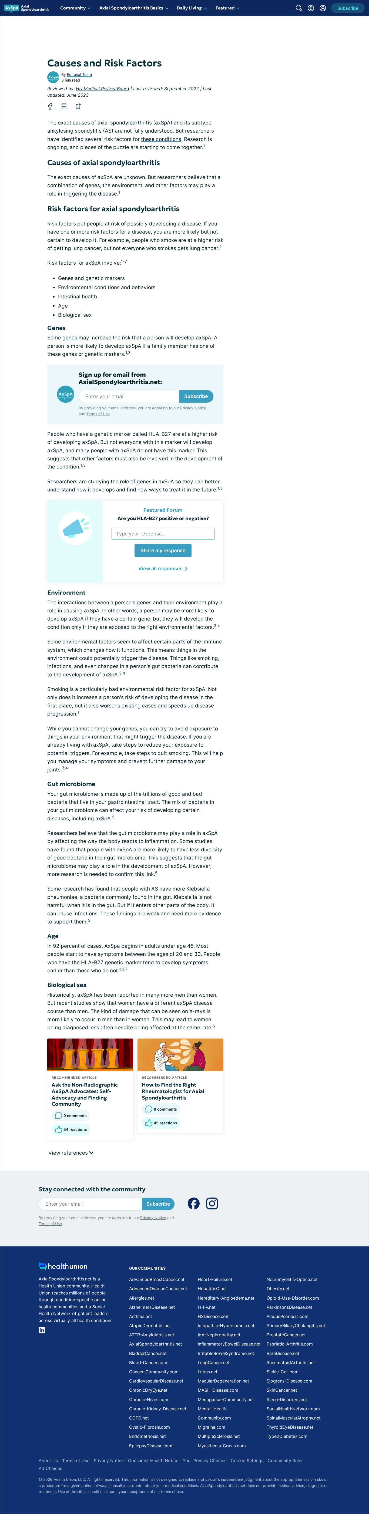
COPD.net (139, 1418)
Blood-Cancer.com (148, 1362)
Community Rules (285, 1460)
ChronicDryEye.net (148, 1390)
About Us (48, 1460)
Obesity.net (278, 1288)
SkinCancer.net (282, 1390)
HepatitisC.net (212, 1288)
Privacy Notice (193, 408)
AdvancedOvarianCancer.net (158, 1288)
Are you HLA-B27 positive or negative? (163, 518)
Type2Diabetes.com (287, 1436)
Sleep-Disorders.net (287, 1399)
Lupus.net (207, 1371)
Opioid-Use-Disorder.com (293, 1298)
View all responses (160, 568)
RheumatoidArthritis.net (291, 1362)
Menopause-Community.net (226, 1399)
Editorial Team (79, 74)
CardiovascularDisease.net (156, 1381)
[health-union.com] (63, 1268)
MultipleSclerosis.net (219, 1436)
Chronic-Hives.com (148, 1399)
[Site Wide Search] (299, 8)
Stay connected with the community (92, 1189)
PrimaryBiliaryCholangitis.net (296, 1325)
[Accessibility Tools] (311, 8)
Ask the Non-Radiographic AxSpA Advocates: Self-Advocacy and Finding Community (85, 1094)
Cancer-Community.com (154, 1371)
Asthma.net (140, 1316)
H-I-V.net (207, 1307)
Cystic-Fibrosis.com (149, 1427)
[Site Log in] (323, 8)
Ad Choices (50, 1468)
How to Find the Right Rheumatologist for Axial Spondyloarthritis (173, 1091)
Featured (225, 8)
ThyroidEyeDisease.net (290, 1427)
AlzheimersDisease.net (152, 1307)
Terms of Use (98, 414)
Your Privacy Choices (204, 1460)
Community (73, 8)
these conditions (161, 139)
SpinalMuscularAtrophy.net (294, 1418)
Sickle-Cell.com (282, 1371)
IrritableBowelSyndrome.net (226, 1353)
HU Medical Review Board (102, 88)
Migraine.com (211, 1427)
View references (68, 1153)
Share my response (163, 550)
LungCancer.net (214, 1362)
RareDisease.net (283, 1353)
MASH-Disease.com (218, 1390)
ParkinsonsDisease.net (289, 1307)
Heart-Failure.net (215, 1279)
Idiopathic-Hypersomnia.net (226, 1325)
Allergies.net (141, 1298)
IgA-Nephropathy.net (219, 1334)
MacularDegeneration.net (223, 1381)
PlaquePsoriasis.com (287, 1316)
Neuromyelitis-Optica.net (292, 1279)
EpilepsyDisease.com (150, 1445)
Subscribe (196, 396)
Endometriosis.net (147, 1436)
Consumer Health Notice (153, 1460)
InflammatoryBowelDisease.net (229, 1344)
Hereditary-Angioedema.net (226, 1298)
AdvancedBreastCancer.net (157, 1279)
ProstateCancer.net (286, 1334)
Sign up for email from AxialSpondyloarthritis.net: (120, 378)
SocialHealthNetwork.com (293, 1408)
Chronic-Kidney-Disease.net (157, 1408)
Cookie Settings (247, 1460)
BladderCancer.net (148, 1353)
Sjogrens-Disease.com (289, 1381)
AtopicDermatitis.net (150, 1325)
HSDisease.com (214, 1316)
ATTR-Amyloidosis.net (151, 1334)
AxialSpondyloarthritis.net (155, 1344)
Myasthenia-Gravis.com (222, 1445)
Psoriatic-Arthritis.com (290, 1344)
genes (69, 338)
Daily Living (189, 8)
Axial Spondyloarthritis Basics (131, 8)
